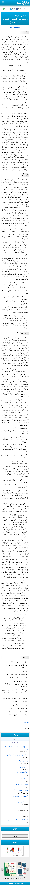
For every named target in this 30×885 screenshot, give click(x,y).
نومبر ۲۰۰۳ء (15, 735)
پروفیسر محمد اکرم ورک (15, 27)
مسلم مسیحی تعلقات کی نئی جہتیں (22, 773)
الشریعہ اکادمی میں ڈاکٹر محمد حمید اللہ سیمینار (20, 796)
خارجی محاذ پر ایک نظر (24, 779)
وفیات (26, 808)
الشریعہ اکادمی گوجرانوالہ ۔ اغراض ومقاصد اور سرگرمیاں (17, 820)
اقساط (26, 728)
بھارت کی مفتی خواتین (24, 767)
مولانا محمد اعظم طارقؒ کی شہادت (22, 802)
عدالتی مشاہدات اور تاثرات (22, 761)
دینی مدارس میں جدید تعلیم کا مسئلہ (22, 784)
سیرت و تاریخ (26, 722)
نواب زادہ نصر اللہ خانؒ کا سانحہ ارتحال (21, 790)
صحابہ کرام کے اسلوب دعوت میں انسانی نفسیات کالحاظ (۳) (17, 755)
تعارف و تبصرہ (25, 814)
